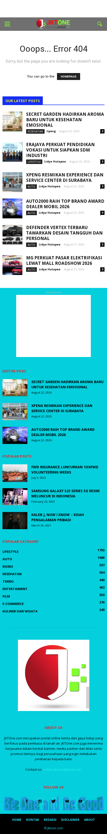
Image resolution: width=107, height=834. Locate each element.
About (89, 820)
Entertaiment (15, 589)
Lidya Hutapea (55, 161)
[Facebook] (27, 801)
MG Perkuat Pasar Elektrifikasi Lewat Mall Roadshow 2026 (64, 260)
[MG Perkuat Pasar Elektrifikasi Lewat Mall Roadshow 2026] (12, 265)
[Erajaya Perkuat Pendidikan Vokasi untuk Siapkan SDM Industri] (12, 152)
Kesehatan (35, 131)
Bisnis (7, 566)
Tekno (8, 581)
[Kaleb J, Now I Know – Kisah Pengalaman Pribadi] (14, 520)
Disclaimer (70, 820)
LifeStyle (34, 161)
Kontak (32, 820)
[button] (100, 24)
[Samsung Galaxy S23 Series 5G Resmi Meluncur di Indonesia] (14, 496)
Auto (31, 186)
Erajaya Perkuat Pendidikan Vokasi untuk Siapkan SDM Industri (60, 150)
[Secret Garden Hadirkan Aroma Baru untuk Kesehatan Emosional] (12, 121)
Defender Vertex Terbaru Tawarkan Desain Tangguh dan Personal (64, 233)
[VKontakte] (67, 801)
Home (16, 820)
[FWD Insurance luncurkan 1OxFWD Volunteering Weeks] (14, 473)
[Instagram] (40, 801)
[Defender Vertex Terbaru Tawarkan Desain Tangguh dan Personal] (12, 235)
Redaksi (50, 820)
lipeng (51, 131)
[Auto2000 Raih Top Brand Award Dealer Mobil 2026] (12, 208)
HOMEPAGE (68, 76)
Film (6, 596)
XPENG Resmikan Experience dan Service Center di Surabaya (65, 177)
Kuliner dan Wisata (20, 611)
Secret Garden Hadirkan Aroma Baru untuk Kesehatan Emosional (65, 119)
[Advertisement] (53, 8)
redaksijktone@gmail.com (62, 769)
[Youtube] (80, 801)
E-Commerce (13, 603)
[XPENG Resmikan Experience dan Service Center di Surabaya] (12, 182)
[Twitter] (53, 801)
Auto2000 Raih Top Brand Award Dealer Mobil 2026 (65, 203)
